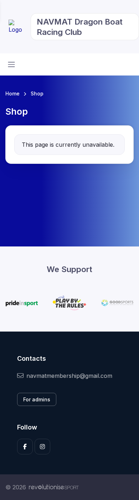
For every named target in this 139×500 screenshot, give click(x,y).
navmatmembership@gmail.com (69, 375)
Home (12, 93)
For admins (36, 399)
